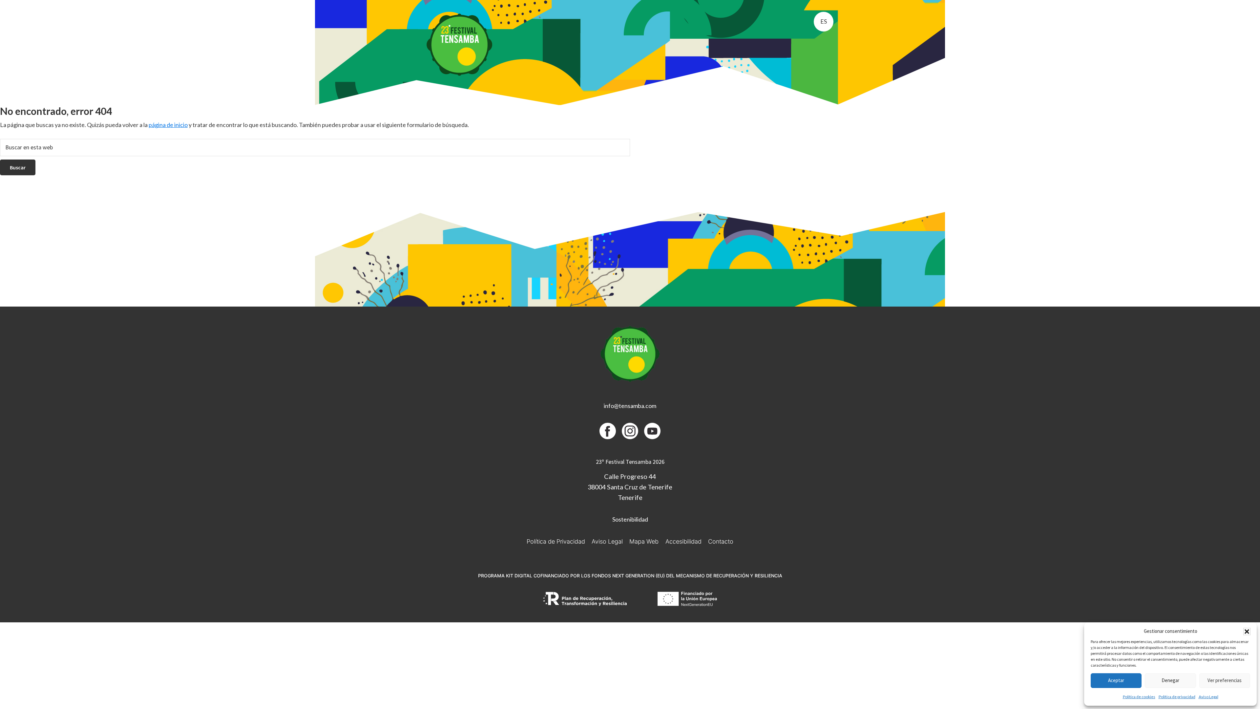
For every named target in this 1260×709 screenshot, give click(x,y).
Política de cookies (1139, 696)
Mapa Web (644, 541)
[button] (1247, 631)
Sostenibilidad (630, 519)
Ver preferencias (1225, 680)
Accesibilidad (683, 541)
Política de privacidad (1177, 696)
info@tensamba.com (630, 405)
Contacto (720, 541)
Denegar (1170, 680)
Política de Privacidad (556, 541)
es (823, 21)
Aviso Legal (1208, 696)
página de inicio (168, 124)
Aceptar (1116, 680)
